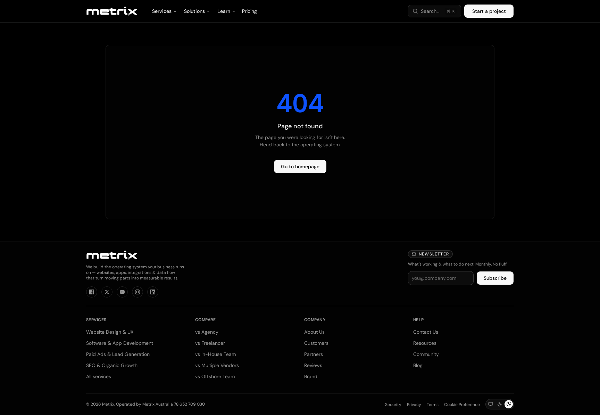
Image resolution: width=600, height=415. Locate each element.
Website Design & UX (109, 332)
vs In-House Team (215, 354)
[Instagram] (137, 292)
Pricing (249, 11)
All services (98, 376)
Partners (313, 354)
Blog (418, 365)
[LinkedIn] (152, 292)
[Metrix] (112, 11)
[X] (106, 292)
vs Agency (206, 332)
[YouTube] (122, 292)
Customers (316, 343)
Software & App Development (119, 343)
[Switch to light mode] (499, 404)
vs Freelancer (210, 343)
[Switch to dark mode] (509, 404)
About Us (314, 332)
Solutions (194, 11)
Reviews (313, 365)
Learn (223, 11)
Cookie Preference (462, 404)
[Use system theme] (490, 404)
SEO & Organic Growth (112, 365)
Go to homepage (300, 166)
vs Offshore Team (215, 376)
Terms (433, 404)
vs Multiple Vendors (217, 365)
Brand (310, 376)
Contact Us (425, 332)
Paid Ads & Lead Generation (118, 354)
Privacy (414, 404)
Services (162, 11)
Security (393, 404)
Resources (424, 343)
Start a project (489, 11)
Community (426, 354)
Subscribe (495, 278)
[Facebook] (91, 292)
